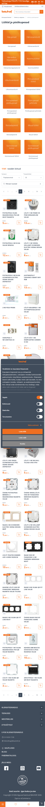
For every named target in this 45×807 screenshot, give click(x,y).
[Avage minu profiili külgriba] (28, 804)
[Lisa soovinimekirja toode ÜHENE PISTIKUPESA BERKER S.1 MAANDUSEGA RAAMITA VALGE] (4, 488)
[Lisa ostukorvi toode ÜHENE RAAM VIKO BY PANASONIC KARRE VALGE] (40, 627)
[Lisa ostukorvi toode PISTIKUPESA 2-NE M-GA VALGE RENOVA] (19, 255)
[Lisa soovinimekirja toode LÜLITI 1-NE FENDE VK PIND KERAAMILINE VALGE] (25, 208)
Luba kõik (22, 431)
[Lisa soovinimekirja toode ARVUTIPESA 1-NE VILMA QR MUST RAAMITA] (25, 673)
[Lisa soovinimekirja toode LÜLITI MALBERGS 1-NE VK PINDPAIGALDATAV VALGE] (25, 303)
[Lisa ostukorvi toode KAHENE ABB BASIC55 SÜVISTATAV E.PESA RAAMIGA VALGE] (40, 657)
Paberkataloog (9, 755)
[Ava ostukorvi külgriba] (41, 803)
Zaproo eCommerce (22, 798)
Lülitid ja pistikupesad (32, 17)
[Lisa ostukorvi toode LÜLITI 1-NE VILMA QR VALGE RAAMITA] (19, 685)
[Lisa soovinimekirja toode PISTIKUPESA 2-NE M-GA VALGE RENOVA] (4, 239)
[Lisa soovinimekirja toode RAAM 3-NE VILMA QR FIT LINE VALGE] (25, 583)
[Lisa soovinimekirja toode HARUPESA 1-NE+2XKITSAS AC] (4, 333)
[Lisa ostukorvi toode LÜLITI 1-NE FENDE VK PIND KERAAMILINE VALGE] (40, 222)
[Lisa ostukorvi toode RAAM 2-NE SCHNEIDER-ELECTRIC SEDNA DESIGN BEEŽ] (19, 534)
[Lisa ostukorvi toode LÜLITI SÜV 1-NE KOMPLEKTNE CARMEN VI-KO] (40, 347)
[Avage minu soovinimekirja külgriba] (15, 804)
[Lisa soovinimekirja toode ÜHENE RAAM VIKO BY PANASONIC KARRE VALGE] (25, 613)
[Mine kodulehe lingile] (7, 11)
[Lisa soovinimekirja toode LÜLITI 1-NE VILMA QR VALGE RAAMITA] (4, 673)
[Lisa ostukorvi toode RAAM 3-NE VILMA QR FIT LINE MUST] (19, 627)
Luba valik (22, 437)
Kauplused (8, 6)
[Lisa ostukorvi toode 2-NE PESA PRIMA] (19, 317)
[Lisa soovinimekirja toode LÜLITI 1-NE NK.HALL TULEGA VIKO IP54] (25, 456)
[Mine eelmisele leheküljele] (4, 191)
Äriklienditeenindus (21, 6)
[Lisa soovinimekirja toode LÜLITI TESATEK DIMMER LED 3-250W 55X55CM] (4, 551)
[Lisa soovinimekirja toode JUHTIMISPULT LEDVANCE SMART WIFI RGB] (25, 271)
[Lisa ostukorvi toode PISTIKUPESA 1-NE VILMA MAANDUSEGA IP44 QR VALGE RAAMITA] (19, 657)
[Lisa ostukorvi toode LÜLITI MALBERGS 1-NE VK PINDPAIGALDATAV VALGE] (40, 317)
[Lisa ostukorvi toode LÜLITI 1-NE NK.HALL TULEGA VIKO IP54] (40, 472)
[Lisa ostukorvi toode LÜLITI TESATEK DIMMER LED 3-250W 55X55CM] (19, 567)
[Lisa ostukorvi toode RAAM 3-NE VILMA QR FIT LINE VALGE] (40, 597)
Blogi (4, 752)
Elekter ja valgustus (19, 17)
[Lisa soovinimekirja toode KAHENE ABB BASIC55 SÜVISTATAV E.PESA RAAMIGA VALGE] (25, 643)
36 (37, 191)
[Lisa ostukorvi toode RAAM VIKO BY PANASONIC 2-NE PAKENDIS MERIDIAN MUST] (40, 567)
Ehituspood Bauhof (7, 17)
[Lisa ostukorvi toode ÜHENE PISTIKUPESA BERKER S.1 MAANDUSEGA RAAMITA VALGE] (19, 504)
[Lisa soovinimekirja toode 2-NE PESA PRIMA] (4, 303)
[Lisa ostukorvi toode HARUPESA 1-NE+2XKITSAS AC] (19, 347)
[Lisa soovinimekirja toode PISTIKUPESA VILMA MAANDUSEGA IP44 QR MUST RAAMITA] (4, 208)
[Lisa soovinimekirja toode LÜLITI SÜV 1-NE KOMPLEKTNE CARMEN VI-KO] (25, 333)
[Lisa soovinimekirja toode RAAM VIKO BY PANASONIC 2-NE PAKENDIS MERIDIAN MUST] (25, 551)
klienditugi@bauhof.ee (12, 741)
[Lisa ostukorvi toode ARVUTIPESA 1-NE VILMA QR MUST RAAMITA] (40, 685)
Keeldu (22, 444)
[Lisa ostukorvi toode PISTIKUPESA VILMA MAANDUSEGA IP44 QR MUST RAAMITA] (19, 222)
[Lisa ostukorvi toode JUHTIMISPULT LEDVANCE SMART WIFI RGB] (40, 287)
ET (42, 6)
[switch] (40, 403)
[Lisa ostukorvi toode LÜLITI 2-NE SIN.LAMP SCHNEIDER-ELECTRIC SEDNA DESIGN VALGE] (40, 534)
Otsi (41, 12)
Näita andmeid (33, 425)
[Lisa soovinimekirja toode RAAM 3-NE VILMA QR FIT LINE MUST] (4, 613)
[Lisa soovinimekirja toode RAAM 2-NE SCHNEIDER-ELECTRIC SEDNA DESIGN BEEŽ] (4, 520)
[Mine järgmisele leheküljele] (41, 191)
